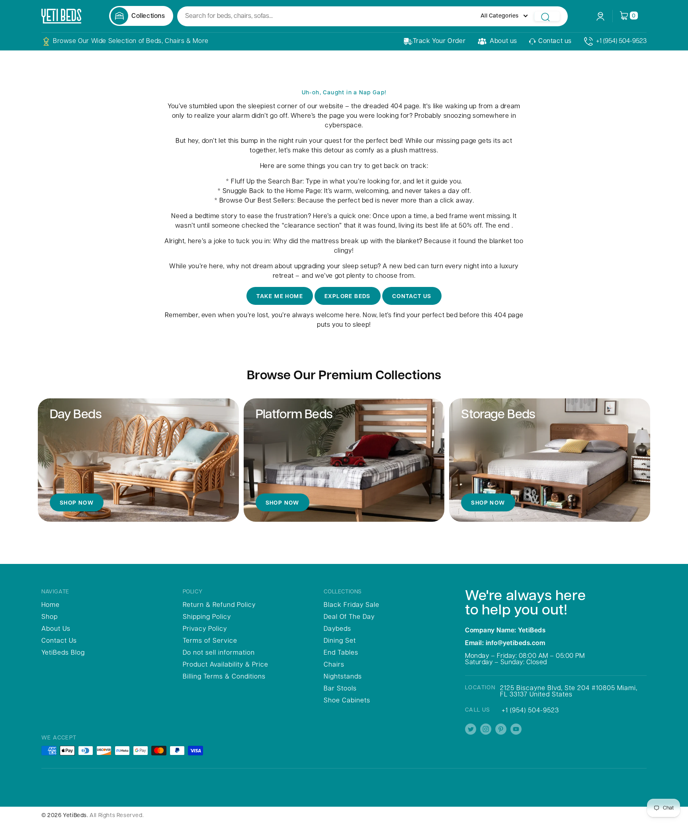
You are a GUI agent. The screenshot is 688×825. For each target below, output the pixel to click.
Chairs (334, 665)
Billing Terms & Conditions (224, 677)
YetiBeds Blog (63, 653)
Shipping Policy (207, 617)
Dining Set (340, 641)
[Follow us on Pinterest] (500, 729)
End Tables (341, 653)
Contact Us (412, 297)
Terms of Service (210, 641)
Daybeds (337, 629)
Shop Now (77, 503)
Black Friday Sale (351, 605)
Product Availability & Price (225, 665)
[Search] (547, 16)
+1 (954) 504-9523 (621, 41)
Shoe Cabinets (347, 701)
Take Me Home (279, 297)
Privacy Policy (205, 629)
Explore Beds (347, 297)
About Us (55, 629)
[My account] (600, 16)
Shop (49, 617)
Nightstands (343, 677)
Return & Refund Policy (219, 605)
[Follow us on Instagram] (485, 729)
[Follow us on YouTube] (516, 729)
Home (50, 605)
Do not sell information (219, 653)
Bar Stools (340, 689)
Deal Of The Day (349, 617)
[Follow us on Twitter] (470, 729)
